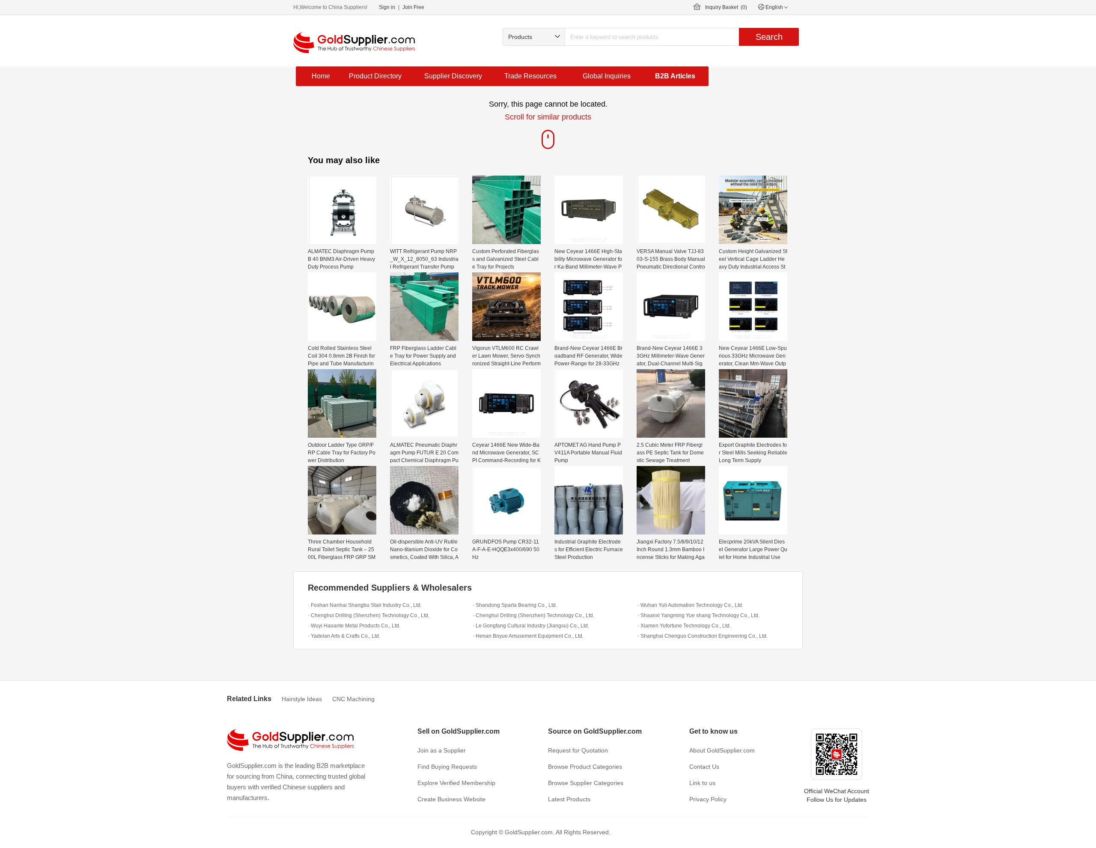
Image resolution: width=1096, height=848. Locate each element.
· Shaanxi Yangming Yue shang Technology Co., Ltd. (698, 615)
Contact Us (704, 766)
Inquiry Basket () (726, 7)
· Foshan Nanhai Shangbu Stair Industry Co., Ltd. (365, 605)
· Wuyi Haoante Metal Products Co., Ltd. (354, 626)
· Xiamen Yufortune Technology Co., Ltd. (684, 626)
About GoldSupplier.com (722, 750)
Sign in (387, 7)
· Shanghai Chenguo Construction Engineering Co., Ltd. (702, 636)
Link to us (702, 782)
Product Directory (375, 76)
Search (769, 37)
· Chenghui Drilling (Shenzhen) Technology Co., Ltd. (368, 615)
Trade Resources (530, 76)
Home (321, 76)
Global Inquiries (607, 76)
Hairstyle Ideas (302, 699)
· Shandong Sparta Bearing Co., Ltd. (515, 605)
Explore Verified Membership (456, 782)
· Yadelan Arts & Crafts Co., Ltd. (344, 636)
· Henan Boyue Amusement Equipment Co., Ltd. (528, 636)
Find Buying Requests (447, 766)
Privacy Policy (708, 799)
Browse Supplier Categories (585, 782)
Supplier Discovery (453, 76)
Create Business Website (451, 799)
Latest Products (569, 799)
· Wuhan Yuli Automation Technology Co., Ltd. (690, 605)
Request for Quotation (578, 750)
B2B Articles (675, 76)
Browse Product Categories (585, 766)
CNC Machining (353, 699)
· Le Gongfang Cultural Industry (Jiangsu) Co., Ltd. (531, 626)
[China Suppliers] (354, 42)
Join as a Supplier (441, 750)
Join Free (413, 7)
